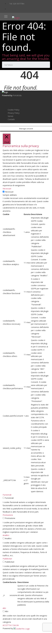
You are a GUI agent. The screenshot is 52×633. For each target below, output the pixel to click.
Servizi (10, 116)
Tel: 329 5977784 (16, 3)
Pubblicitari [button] (7, 558)
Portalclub (17, 95)
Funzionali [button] (7, 494)
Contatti (11, 119)
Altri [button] (4, 608)
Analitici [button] (6, 535)
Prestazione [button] (8, 515)
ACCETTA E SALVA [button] (11, 625)
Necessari (9, 191)
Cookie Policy (13, 109)
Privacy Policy (13, 113)
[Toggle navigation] (6, 16)
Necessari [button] (7, 188)
